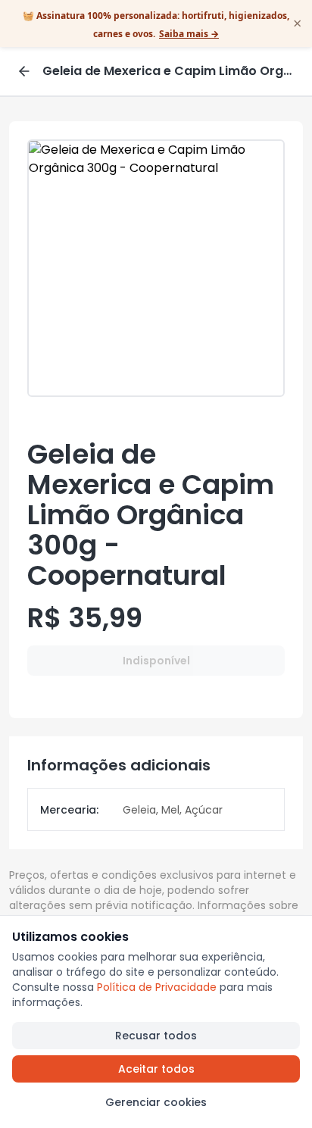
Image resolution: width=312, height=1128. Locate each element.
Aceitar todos (156, 1068)
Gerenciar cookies (156, 1102)
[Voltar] (24, 71)
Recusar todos (156, 1035)
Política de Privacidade (157, 987)
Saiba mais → (189, 33)
